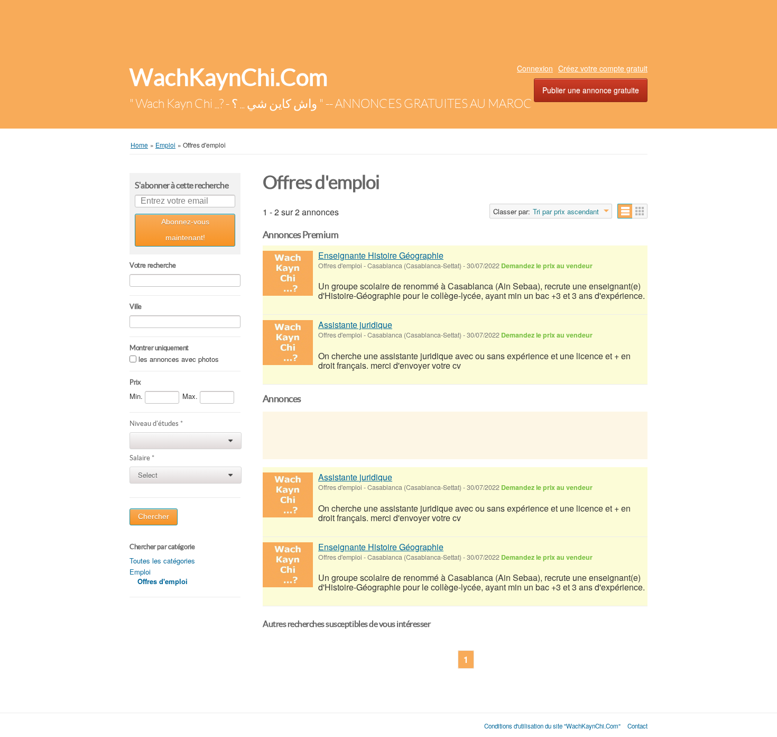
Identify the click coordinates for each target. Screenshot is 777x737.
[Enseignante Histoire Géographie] (288, 273)
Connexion (535, 68)
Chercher (153, 517)
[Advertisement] (388, 29)
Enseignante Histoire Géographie (380, 255)
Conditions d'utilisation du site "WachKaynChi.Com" (552, 726)
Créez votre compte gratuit (603, 68)
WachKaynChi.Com (229, 77)
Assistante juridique (355, 325)
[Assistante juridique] (288, 342)
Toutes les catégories (162, 561)
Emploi (140, 572)
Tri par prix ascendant (566, 211)
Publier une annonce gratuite (590, 90)
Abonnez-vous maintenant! (185, 230)
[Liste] (625, 211)
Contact (637, 726)
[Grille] (640, 211)
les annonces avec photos (178, 359)
